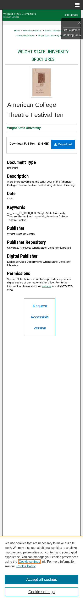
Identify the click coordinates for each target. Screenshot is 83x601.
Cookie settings (29, 561)
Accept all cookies (41, 579)
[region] (41, 568)
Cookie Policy (26, 566)
